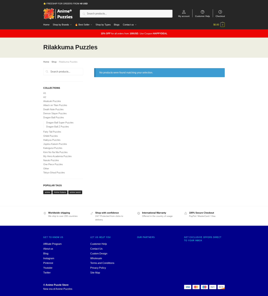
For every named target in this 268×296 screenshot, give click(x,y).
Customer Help (202, 16)
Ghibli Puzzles (50, 136)
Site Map (95, 272)
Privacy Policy (98, 268)
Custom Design (98, 253)
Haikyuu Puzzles (51, 140)
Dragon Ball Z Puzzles (57, 126)
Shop (54, 62)
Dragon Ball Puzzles (53, 117)
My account (184, 16)
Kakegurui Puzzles (52, 148)
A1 (44, 93)
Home (46, 62)
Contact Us (96, 248)
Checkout (220, 16)
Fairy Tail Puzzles (52, 131)
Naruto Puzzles (51, 160)
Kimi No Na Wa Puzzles (55, 152)
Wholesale (96, 258)
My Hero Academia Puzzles (57, 156)
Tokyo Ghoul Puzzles (54, 172)
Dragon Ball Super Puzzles (60, 122)
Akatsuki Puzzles (52, 101)
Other (46, 168)
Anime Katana (60, 192)
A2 (44, 97)
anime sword (75, 192)
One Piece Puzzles (53, 164)
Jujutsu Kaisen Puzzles (55, 144)
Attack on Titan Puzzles (55, 105)
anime (47, 192)
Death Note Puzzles (53, 109)
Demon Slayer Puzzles (55, 113)
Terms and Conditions (102, 263)
